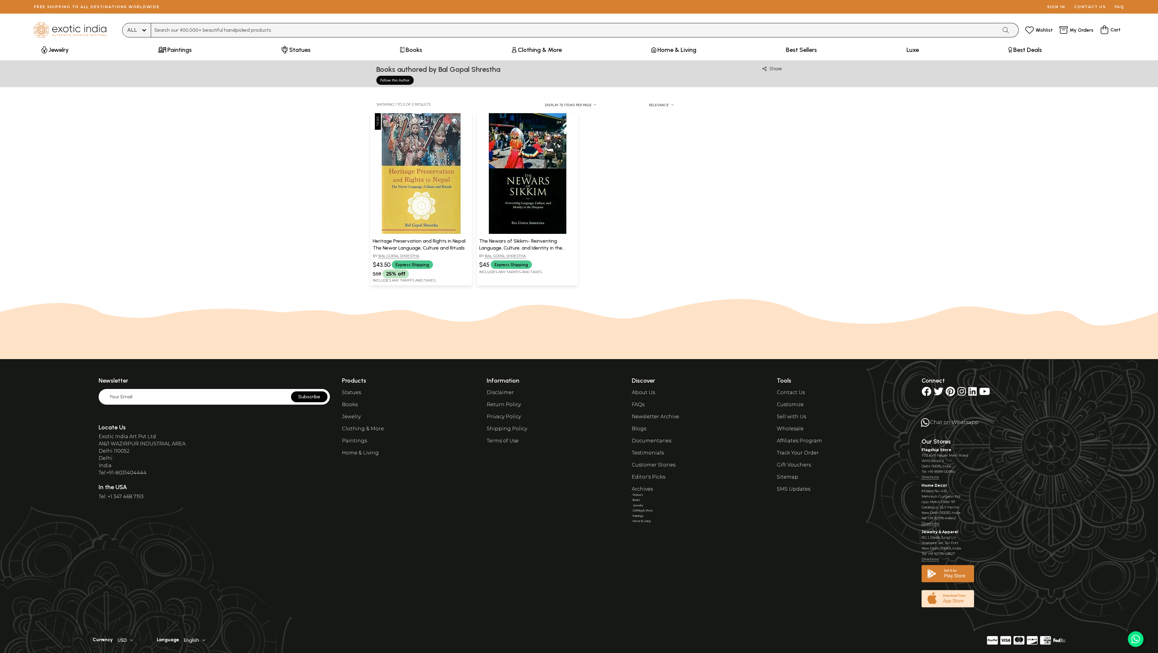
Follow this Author (395, 80)
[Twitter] (938, 393)
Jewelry (351, 416)
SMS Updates (793, 489)
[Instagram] (961, 393)
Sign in (1056, 7)
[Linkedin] (972, 393)
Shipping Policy (507, 429)
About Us (643, 392)
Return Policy (504, 404)
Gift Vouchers (794, 465)
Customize (790, 404)
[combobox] (574, 30)
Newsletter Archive (655, 416)
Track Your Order (798, 453)
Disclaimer (500, 392)
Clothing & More (363, 429)
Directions (930, 477)
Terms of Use (503, 441)
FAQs (638, 404)
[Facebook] (926, 393)
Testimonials (648, 453)
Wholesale (790, 429)
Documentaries (651, 441)
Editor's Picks (648, 477)
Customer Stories (654, 465)
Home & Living (360, 453)
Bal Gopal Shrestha (398, 255)
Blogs (639, 429)
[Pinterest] (950, 393)
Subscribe (309, 397)
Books (350, 404)
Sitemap (787, 477)
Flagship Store (936, 450)
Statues (351, 392)
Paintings (354, 441)
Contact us (1090, 7)
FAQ (1119, 7)
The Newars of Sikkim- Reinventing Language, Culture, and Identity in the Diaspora (520, 247)
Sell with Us (791, 416)
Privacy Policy (504, 416)
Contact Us (791, 392)
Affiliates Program (799, 441)
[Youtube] (984, 393)
